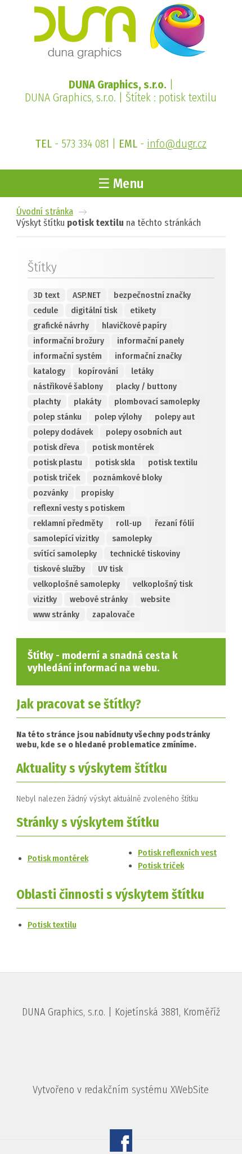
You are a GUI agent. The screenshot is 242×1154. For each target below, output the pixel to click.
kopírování (98, 371)
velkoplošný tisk (162, 584)
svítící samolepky (65, 554)
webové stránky (99, 599)
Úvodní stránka (44, 211)
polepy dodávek (63, 432)
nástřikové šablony (68, 386)
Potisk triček (161, 866)
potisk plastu (57, 462)
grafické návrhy (61, 325)
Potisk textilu (52, 925)
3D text (46, 295)
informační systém (67, 356)
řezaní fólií (174, 523)
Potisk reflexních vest (177, 853)
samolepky (132, 538)
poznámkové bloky (127, 478)
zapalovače (113, 614)
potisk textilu (173, 462)
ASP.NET (87, 295)
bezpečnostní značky (152, 295)
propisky (97, 493)
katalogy (49, 371)
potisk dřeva (56, 447)
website (155, 599)
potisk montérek (123, 447)
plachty (47, 401)
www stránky (56, 614)
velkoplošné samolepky (76, 584)
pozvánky (50, 493)
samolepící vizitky (66, 538)
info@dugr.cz (177, 143)
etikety (143, 310)
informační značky (148, 356)
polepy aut (175, 417)
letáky (142, 371)
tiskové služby (59, 569)
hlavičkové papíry (134, 325)
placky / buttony (146, 386)
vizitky (45, 599)
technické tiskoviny (145, 554)
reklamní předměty (68, 523)
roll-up (129, 523)
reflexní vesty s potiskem (79, 508)
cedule (45, 310)
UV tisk (110, 569)
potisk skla (115, 462)
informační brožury (68, 341)
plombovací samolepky (157, 401)
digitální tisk (94, 310)
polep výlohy (118, 417)
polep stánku (57, 417)
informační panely (150, 341)
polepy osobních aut (144, 432)
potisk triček (56, 478)
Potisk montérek (58, 858)
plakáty (87, 401)
